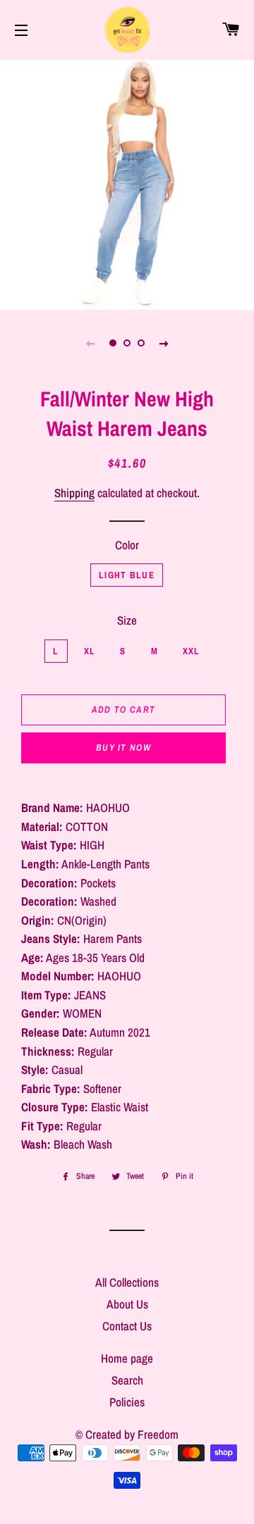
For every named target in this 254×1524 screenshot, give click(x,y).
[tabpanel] (127, 183)
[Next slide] (163, 342)
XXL (191, 651)
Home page (127, 1358)
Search (127, 1380)
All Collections (127, 1282)
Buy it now (123, 748)
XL (90, 651)
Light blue (127, 575)
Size (127, 620)
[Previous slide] (90, 342)
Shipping (74, 493)
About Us (127, 1304)
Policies (127, 1402)
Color (127, 545)
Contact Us (127, 1326)
